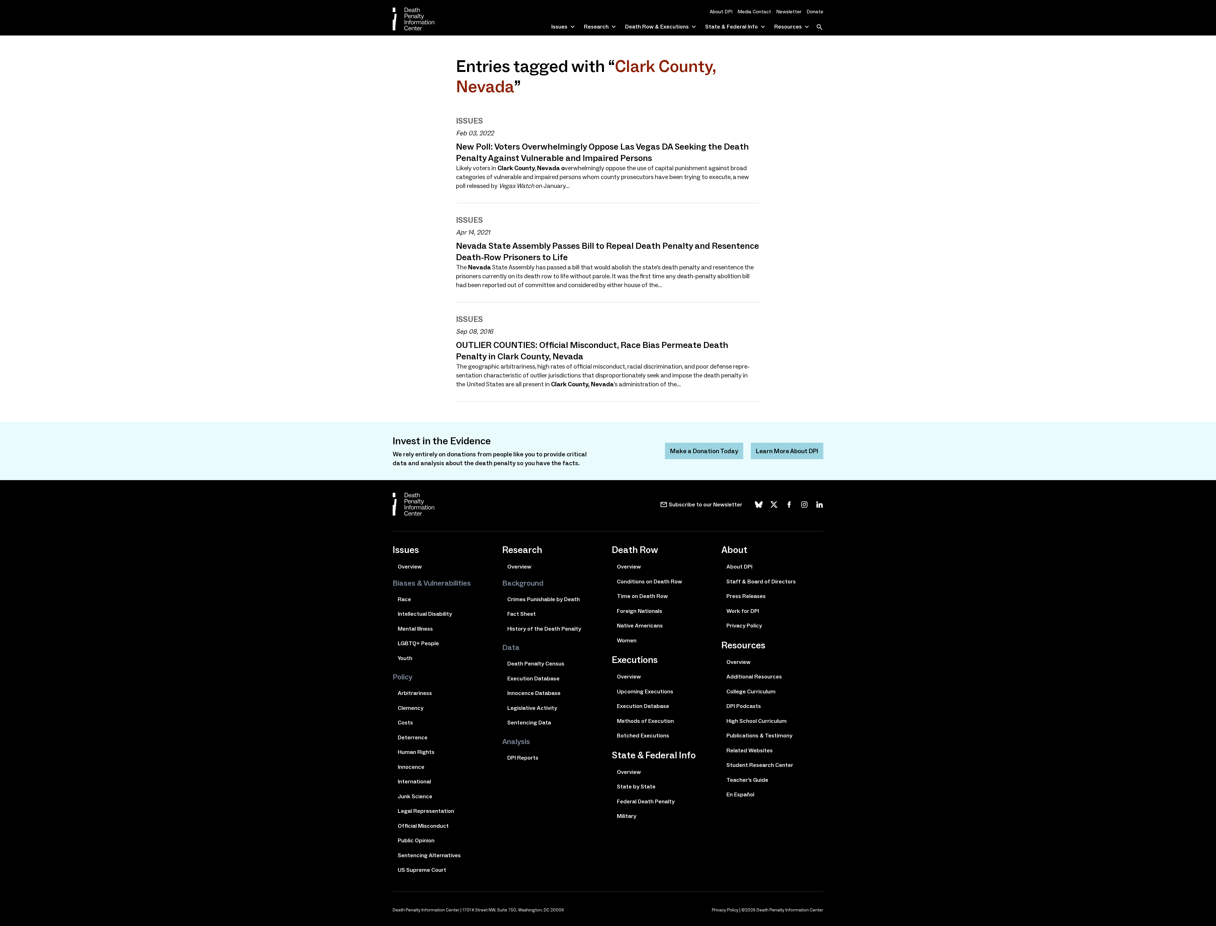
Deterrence (413, 737)
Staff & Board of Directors (761, 581)
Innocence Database (533, 693)
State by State (636, 786)
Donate (815, 12)
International (414, 781)
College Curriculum (751, 691)
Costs (405, 722)
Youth (405, 658)
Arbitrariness (415, 693)
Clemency (410, 707)
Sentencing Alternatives (429, 855)
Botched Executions (643, 735)
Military (626, 816)
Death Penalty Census (535, 663)
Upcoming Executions (645, 691)
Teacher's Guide (747, 779)
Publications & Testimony (759, 735)
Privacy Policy (744, 625)
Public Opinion (416, 840)
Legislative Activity (532, 707)
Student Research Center (759, 765)
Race (404, 599)
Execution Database (533, 678)
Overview (410, 566)
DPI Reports (522, 757)
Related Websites (749, 750)
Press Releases (746, 596)
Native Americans (640, 625)
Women (626, 640)
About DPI (721, 12)
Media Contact (754, 12)
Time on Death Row (642, 596)
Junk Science (415, 796)
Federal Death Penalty (645, 801)
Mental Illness (415, 628)
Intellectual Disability (425, 613)
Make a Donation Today (704, 451)
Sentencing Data (529, 722)
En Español (740, 794)
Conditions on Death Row (649, 581)
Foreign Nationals (639, 611)
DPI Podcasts (743, 706)
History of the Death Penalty (544, 628)
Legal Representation (426, 810)
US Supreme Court (422, 869)
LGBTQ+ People (418, 643)
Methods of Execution (645, 720)
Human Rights (416, 752)
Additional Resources (754, 676)
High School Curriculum (756, 720)
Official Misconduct (423, 825)
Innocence (411, 766)
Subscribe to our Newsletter (705, 504)
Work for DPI (742, 611)
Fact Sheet (521, 613)
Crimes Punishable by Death (543, 599)
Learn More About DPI (787, 451)
